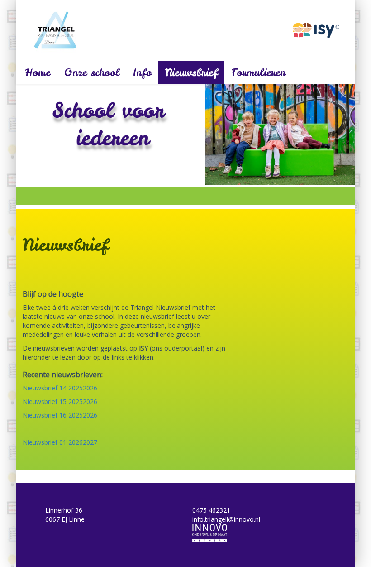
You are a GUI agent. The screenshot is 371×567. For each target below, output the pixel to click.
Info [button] (142, 72)
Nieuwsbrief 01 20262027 (60, 442)
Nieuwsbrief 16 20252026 (60, 415)
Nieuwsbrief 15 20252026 (60, 401)
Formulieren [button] (258, 72)
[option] (185, 134)
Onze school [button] (91, 72)
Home (37, 72)
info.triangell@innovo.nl (226, 519)
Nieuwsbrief (191, 72)
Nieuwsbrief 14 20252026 (60, 388)
